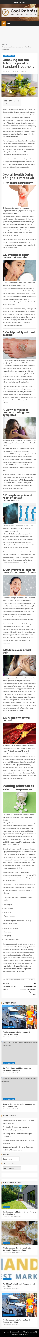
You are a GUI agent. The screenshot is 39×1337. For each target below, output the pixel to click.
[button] (8, 23)
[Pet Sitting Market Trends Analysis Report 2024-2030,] (20, 1269)
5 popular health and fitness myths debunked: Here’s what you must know (28, 989)
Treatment (31, 979)
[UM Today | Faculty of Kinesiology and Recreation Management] (20, 1053)
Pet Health (7, 1279)
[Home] (4, 23)
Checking (17, 979)
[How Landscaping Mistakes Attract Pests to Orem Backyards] (20, 1197)
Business (6, 1207)
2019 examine (9, 448)
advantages (9, 979)
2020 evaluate (14, 762)
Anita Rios (7, 72)
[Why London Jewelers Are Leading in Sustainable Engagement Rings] (20, 1233)
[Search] (35, 23)
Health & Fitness (9, 55)
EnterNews (14, 1335)
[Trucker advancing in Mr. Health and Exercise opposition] (20, 1017)
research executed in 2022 (16, 309)
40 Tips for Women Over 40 (9, 986)
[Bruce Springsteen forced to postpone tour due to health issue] (20, 1089)
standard (23, 979)
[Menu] (8, 23)
